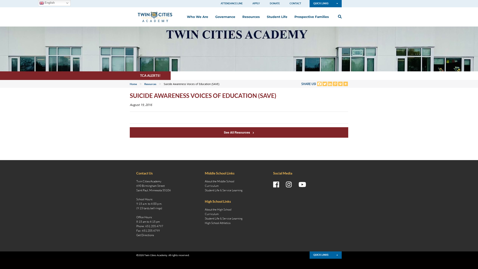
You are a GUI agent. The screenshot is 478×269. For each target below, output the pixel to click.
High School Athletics (217, 223)
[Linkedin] (330, 84)
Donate (275, 3)
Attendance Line (232, 3)
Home (133, 84)
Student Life (277, 17)
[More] (345, 84)
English (49, 2)
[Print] (340, 84)
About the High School (218, 209)
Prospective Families (311, 17)
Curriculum (212, 186)
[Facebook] (319, 84)
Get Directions (145, 235)
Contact (295, 3)
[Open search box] (339, 17)
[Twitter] (324, 84)
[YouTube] (302, 184)
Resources (251, 17)
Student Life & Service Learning (224, 190)
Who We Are (197, 17)
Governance (225, 17)
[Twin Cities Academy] (155, 17)
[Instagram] (289, 184)
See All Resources (237, 132)
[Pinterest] (335, 84)
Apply (256, 3)
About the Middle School (219, 181)
